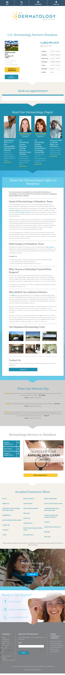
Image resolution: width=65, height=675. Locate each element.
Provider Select (28, 535)
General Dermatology (8, 443)
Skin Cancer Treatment (56, 641)
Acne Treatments (54, 651)
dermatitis (22, 212)
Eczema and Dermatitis (56, 647)
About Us (4, 647)
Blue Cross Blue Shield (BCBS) (11, 520)
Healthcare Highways (30, 508)
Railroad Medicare (50, 498)
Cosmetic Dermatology (8, 454)
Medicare (26, 513)
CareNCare (6, 525)
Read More (7, 162)
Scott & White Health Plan (53, 503)
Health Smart (28, 503)
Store (3, 654)
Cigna (4, 535)
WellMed (47, 532)
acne (17, 212)
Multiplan (26, 518)
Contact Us (23, 369)
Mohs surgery (50, 247)
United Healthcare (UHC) (52, 527)
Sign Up (32, 574)
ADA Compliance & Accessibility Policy (44, 666)
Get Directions (11, 76)
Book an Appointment (40, 475)
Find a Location (6, 643)
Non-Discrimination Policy (26, 666)
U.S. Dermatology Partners (35, 669)
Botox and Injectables (55, 643)
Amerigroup (6, 515)
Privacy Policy (15, 666)
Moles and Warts (54, 649)
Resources (5, 645)
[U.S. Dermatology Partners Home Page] (33, 23)
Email (20, 642)
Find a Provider (6, 641)
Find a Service (5, 639)
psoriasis (27, 212)
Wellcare (47, 536)
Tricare (46, 522)
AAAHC (13, 295)
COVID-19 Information (8, 660)
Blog (3, 652)
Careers (4, 649)
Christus (5, 530)
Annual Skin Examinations (56, 645)
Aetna (4, 498)
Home (3, 637)
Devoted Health (28, 498)
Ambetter (5, 503)
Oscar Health (27, 523)
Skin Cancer (8, 449)
